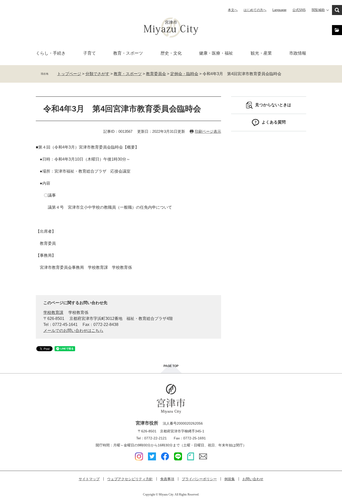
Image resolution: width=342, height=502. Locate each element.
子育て (89, 53)
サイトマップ (89, 479)
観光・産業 (261, 53)
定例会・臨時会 (184, 74)
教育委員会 (156, 74)
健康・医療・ (216, 53)
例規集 (229, 479)
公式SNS (299, 10)
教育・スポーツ (128, 74)
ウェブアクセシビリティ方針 (130, 479)
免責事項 (167, 479)
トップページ (69, 74)
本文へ (233, 10)
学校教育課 (53, 312)
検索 (337, 10)
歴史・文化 (171, 53)
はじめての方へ (255, 10)
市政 (297, 53)
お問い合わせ (252, 479)
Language (279, 10)
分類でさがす (97, 74)
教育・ (128, 53)
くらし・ (51, 53)
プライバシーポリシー (199, 479)
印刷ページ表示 (208, 131)
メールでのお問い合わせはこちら (73, 330)
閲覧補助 (318, 10)
